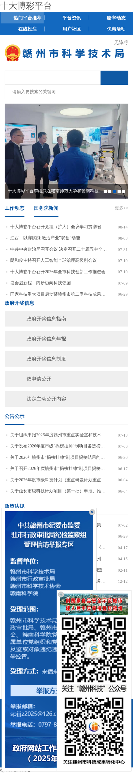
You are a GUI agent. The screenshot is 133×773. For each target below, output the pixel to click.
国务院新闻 (46, 208)
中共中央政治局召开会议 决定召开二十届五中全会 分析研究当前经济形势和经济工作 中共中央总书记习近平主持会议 (58, 249)
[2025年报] (49, 752)
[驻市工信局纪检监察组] (49, 624)
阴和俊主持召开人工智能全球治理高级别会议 (53, 260)
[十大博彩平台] (66, 52)
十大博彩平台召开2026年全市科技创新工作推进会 (57, 271)
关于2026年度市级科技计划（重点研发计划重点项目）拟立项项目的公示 (58, 480)
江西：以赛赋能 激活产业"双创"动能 (45, 238)
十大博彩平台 (26, 5)
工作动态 (14, 208)
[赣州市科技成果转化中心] (94, 730)
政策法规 (14, 506)
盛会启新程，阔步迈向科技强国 (40, 283)
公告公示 (14, 416)
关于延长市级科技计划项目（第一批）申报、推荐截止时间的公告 (58, 491)
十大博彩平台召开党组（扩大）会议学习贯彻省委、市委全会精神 (58, 226)
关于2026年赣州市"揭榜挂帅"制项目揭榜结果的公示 (58, 457)
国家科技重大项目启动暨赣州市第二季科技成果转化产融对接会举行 (58, 294)
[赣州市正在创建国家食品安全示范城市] (94, 604)
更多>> (121, 208)
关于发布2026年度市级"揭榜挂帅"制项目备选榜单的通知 (58, 446)
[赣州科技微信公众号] (94, 653)
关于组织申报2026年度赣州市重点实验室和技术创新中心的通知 (58, 435)
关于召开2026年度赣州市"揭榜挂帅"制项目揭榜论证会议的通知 (58, 468)
